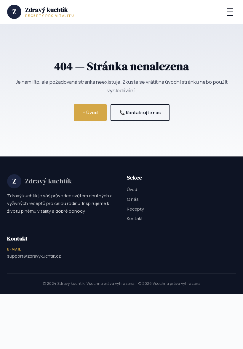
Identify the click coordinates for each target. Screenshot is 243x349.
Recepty (135, 209)
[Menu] (230, 12)
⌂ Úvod (90, 112)
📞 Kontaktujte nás (140, 112)
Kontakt (135, 218)
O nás (133, 199)
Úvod (132, 189)
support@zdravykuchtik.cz (34, 256)
